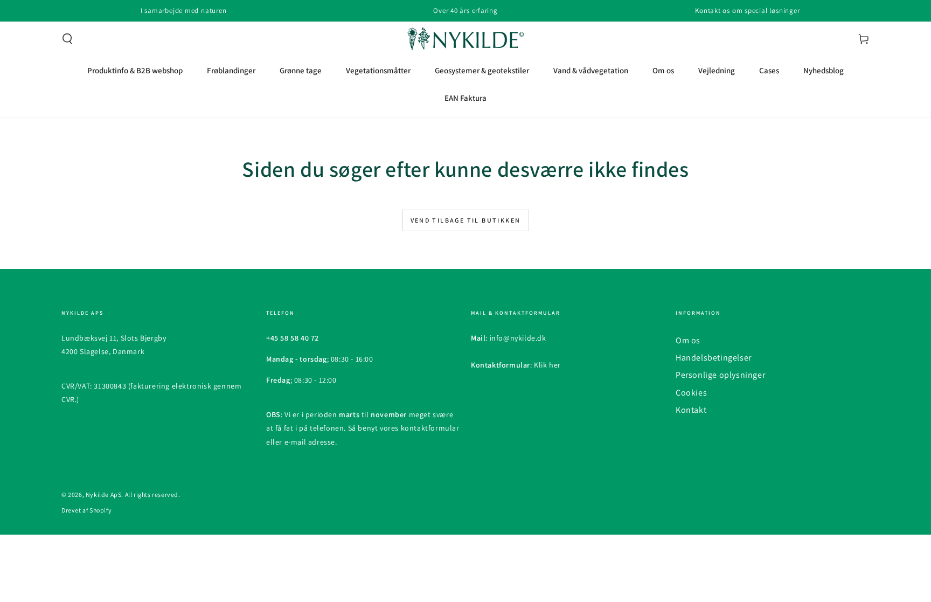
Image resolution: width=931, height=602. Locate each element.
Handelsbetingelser (714, 357)
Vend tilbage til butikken (466, 220)
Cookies (691, 392)
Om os (688, 340)
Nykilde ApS (104, 494)
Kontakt (691, 410)
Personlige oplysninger (720, 374)
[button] (67, 39)
